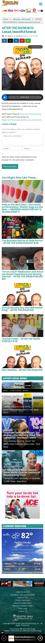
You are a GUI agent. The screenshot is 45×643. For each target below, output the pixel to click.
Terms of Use (22, 597)
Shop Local (22, 608)
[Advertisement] (22, 504)
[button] (40, 4)
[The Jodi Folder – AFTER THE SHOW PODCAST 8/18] (22, 325)
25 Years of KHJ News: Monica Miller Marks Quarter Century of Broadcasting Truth (21, 472)
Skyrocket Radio (28, 629)
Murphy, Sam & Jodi (30, 36)
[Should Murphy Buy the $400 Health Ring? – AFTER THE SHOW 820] (22, 294)
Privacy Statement (22, 600)
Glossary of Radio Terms (22, 606)
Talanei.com (8, 406)
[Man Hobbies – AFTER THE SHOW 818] (22, 356)
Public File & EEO (22, 592)
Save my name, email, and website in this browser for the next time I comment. (19, 158)
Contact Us (22, 611)
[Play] (5, 97)
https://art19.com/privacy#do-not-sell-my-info (22, 120)
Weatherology (35, 630)
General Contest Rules (23, 603)
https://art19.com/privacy (30, 114)
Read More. (22, 481)
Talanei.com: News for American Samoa (21, 402)
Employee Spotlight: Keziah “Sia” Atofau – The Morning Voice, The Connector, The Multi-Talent (21, 435)
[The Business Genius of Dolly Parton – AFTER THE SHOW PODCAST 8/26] (22, 227)
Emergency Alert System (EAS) (22, 595)
